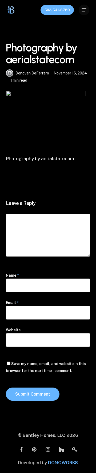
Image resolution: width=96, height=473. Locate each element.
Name (12, 275)
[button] (84, 10)
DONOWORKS (63, 462)
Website (13, 330)
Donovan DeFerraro (32, 73)
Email (12, 303)
